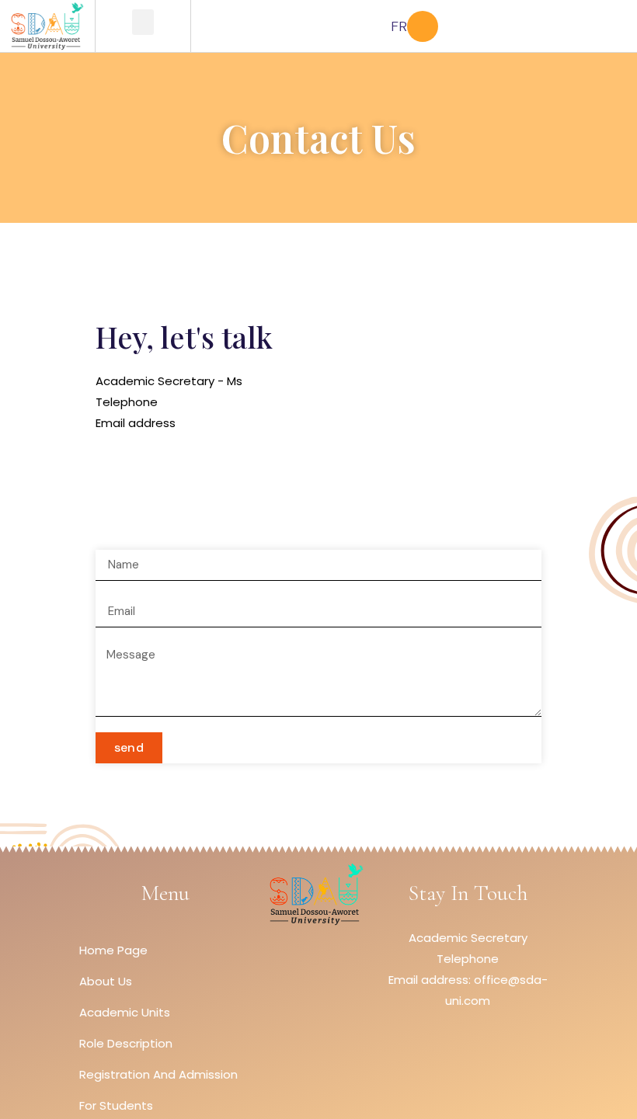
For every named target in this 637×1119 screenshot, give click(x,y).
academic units (124, 1012)
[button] (143, 22)
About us (105, 981)
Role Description (125, 1043)
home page (113, 950)
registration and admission (158, 1074)
